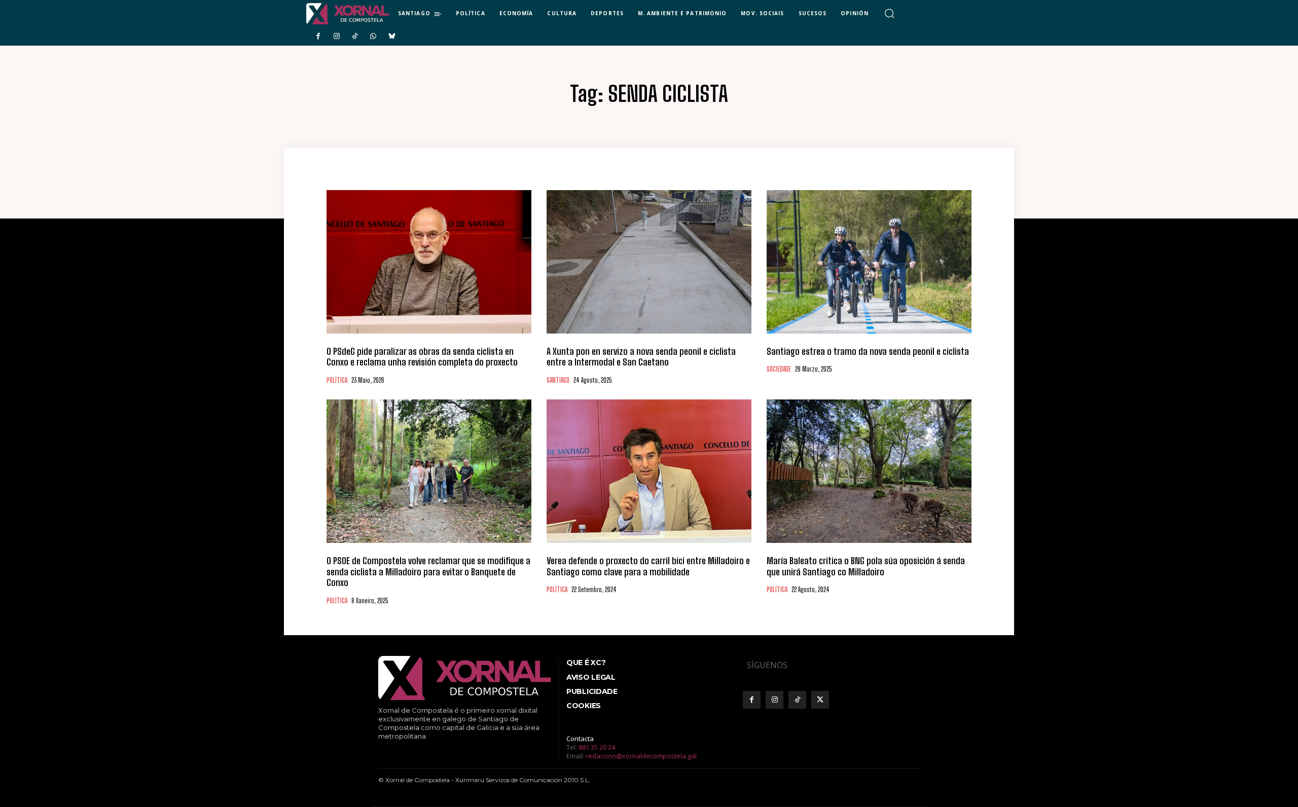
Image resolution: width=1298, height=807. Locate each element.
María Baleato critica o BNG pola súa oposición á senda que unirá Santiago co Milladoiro (866, 566)
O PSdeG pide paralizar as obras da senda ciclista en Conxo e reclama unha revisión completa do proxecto (422, 357)
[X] (820, 700)
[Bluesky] (392, 36)
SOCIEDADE (779, 369)
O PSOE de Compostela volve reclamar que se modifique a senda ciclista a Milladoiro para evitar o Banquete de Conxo (428, 571)
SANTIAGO (558, 380)
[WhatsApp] (373, 36)
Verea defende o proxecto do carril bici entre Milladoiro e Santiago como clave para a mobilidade (648, 566)
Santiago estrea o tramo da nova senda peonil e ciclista (868, 351)
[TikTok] (355, 36)
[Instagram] (336, 36)
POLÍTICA (337, 380)
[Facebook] (318, 36)
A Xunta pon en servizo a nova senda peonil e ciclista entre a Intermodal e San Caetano (641, 357)
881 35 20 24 (597, 747)
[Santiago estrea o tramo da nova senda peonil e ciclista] (869, 262)
